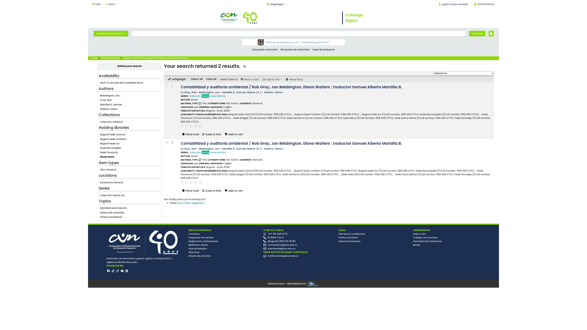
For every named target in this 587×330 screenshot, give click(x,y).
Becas (416, 244)
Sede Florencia (109, 152)
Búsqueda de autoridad (295, 49)
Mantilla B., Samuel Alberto (241, 92)
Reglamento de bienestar (203, 241)
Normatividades (198, 248)
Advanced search (110, 58)
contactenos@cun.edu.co (282, 244)
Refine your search (130, 66)
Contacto (194, 233)
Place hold (192, 134)
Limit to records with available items (121, 82)
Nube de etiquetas (324, 49)
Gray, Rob (106, 100)
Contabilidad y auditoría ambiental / (291, 87)
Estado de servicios (200, 255)
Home (94, 58)
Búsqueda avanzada (265, 49)
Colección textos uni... (113, 195)
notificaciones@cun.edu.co (283, 255)
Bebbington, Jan (110, 95)
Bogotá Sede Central (112, 134)
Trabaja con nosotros (425, 237)
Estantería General (111, 182)
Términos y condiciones (351, 233)
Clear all (211, 79)
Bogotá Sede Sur (110, 143)
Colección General (111, 122)
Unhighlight (178, 79)
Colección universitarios (207, 96)
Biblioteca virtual (198, 244)
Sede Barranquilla (110, 148)
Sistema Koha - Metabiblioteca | (287, 283)
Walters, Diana (108, 109)
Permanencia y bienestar (427, 241)
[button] (96, 4)
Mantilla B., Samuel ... (112, 104)
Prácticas (194, 252)
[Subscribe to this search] (244, 66)
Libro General (108, 169)
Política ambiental (111, 217)
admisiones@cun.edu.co (281, 248)
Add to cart (235, 134)
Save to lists (213, 134)
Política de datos (348, 237)
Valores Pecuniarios (349, 241)
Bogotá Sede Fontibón (113, 139)
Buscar (479, 33)
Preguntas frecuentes (201, 237)
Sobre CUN (419, 233)
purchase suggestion (191, 203)
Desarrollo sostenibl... (112, 212)
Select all (197, 79)
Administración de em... (114, 208)
